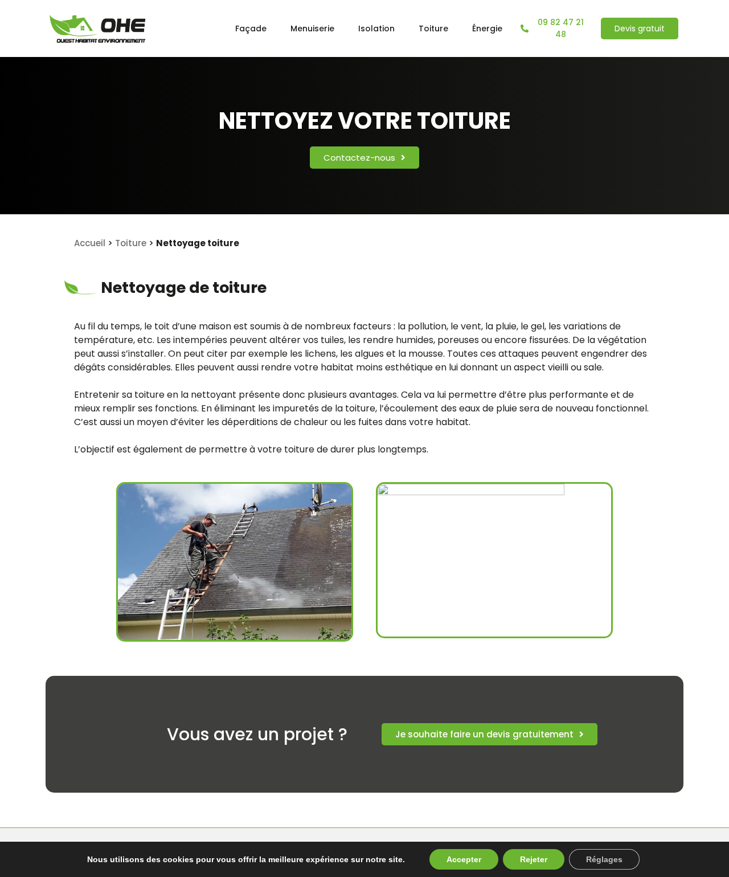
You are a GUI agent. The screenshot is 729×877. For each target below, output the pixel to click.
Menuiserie (312, 28)
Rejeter (533, 859)
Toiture (433, 28)
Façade (251, 28)
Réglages (604, 859)
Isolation (376, 28)
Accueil (89, 243)
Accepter (464, 859)
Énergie (487, 28)
